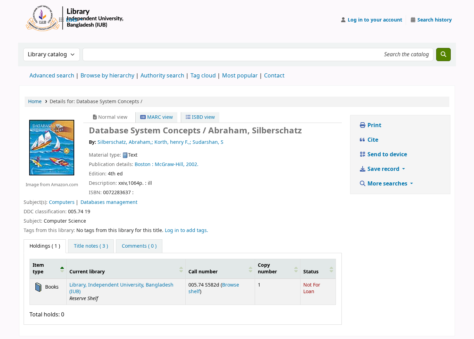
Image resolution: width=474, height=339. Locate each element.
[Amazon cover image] (51, 147)
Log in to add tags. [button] (186, 230)
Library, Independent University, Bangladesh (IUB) (121, 288)
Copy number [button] (267, 268)
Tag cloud (203, 76)
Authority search (162, 76)
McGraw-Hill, (170, 164)
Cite (372, 140)
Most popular (240, 76)
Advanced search (51, 76)
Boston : (144, 164)
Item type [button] (38, 268)
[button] (70, 20)
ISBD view (203, 117)
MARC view (159, 117)
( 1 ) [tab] (44, 246)
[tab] (91, 246)
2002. (192, 164)
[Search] (443, 54)
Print (373, 125)
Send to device (386, 154)
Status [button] (311, 271)
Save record (383, 169)
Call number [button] (203, 271)
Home (35, 101)
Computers (62, 202)
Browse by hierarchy (107, 76)
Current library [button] (87, 271)
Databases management (109, 202)
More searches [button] (387, 184)
